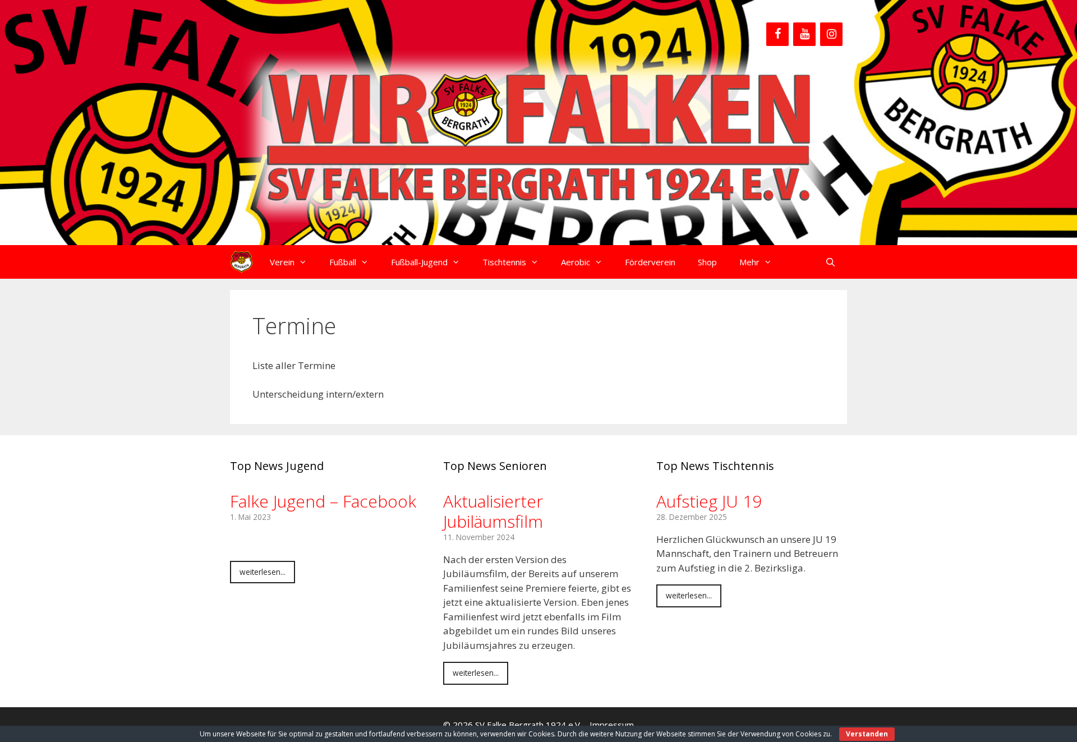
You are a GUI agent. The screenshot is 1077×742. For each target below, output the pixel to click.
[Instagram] (831, 34)
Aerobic (575, 262)
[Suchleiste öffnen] (830, 262)
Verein (282, 262)
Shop (707, 262)
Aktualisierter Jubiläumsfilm (493, 511)
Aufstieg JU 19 (709, 501)
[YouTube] (804, 34)
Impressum (612, 724)
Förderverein (650, 262)
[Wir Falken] (241, 262)
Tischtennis (504, 262)
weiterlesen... (263, 571)
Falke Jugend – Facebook (323, 501)
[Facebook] (777, 34)
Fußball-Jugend (419, 262)
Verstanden (867, 734)
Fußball (342, 262)
